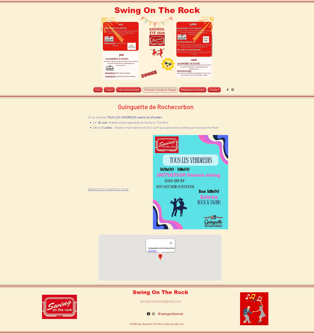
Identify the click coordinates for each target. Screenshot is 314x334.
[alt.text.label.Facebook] (227, 89)
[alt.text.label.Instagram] (232, 89)
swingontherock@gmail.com (160, 301)
